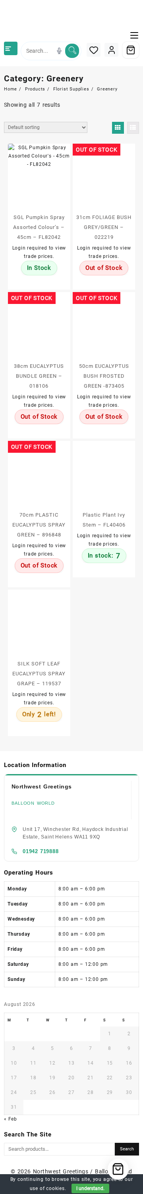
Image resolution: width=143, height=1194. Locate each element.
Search (127, 1149)
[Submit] (72, 51)
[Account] (111, 50)
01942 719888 (41, 851)
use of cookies (47, 1188)
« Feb (10, 1119)
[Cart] (130, 50)
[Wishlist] (93, 50)
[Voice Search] (59, 51)
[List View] (133, 128)
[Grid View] (118, 128)
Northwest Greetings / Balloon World (82, 1171)
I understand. (90, 1188)
